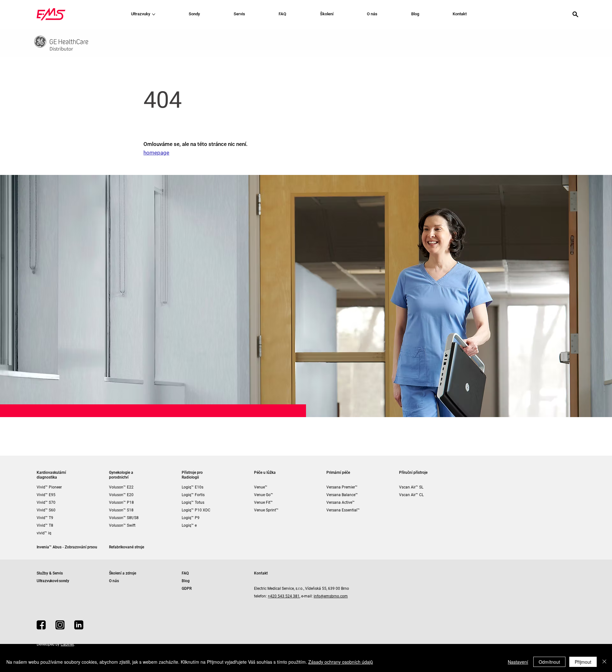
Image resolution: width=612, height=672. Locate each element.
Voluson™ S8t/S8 (124, 518)
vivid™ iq (44, 533)
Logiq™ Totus (193, 502)
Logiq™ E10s (192, 487)
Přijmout (583, 662)
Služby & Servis (50, 573)
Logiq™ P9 (191, 518)
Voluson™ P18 (121, 502)
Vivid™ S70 (46, 502)
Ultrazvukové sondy (53, 581)
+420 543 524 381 (284, 596)
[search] (575, 14)
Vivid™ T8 (45, 525)
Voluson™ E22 (121, 487)
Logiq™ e (189, 525)
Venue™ (260, 487)
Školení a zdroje (122, 573)
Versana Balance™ (342, 495)
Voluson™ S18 (121, 510)
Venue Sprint (265, 510)
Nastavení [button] (518, 662)
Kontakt (261, 573)
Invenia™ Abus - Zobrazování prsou (67, 547)
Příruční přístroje (413, 472)
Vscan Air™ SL (411, 487)
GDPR (187, 588)
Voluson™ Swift (122, 525)
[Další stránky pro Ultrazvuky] (153, 14)
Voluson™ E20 (121, 495)
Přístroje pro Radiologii (192, 475)
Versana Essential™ (343, 510)
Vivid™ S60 (46, 510)
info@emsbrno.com (331, 596)
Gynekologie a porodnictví (121, 475)
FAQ (185, 573)
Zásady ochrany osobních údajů (340, 662)
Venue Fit (262, 502)
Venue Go (262, 495)
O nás (114, 581)
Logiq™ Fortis (193, 495)
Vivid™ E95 (46, 495)
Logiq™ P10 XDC (196, 510)
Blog (186, 581)
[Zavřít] (604, 662)
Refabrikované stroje (126, 547)
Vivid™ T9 (45, 518)
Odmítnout (549, 662)
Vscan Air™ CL (411, 495)
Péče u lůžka (265, 472)
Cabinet (67, 644)
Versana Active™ (340, 502)
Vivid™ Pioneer (49, 487)
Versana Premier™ (342, 487)
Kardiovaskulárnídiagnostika (51, 475)
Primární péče (338, 472)
